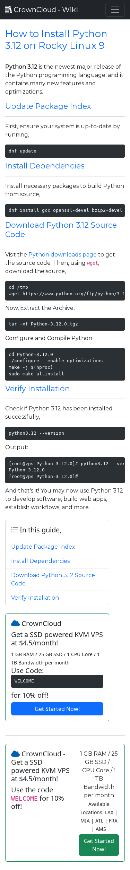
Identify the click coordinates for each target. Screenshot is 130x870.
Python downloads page (62, 254)
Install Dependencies (45, 165)
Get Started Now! (57, 709)
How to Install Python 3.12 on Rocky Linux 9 (56, 39)
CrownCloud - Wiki (45, 10)
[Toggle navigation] (115, 10)
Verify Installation (37, 388)
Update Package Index (48, 106)
